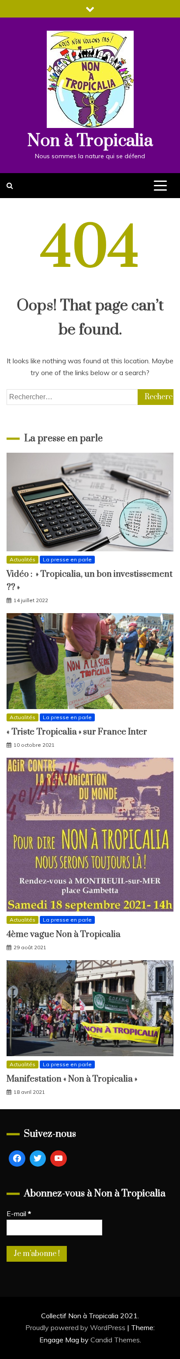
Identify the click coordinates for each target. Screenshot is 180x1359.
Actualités (22, 559)
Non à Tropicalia (90, 141)
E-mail (19, 1213)
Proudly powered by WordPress (76, 1327)
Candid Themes (115, 1339)
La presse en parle (67, 559)
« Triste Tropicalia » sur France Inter (77, 732)
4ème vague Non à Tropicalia (64, 934)
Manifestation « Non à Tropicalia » (72, 1079)
